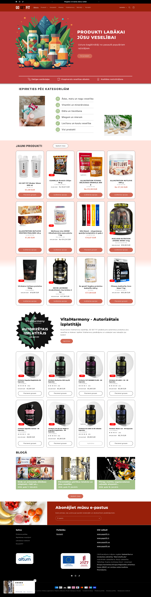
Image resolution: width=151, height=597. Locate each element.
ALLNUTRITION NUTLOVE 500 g (121, 182)
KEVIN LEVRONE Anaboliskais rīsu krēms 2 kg (60, 290)
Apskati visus (60, 146)
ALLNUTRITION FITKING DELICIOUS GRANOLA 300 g (90, 183)
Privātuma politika (21, 534)
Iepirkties (66, 341)
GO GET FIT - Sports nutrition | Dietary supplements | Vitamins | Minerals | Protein (48, 590)
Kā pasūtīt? (19, 544)
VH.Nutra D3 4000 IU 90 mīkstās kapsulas (90, 429)
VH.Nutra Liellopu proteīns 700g (30, 287)
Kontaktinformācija (88, 590)
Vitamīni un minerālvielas (75, 105)
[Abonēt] (99, 518)
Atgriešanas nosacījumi (23, 537)
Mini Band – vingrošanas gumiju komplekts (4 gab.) (91, 232)
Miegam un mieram (72, 117)
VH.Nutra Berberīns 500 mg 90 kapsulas (59, 381)
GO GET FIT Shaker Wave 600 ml (30, 184)
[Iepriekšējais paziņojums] (52, 1)
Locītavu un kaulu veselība (76, 123)
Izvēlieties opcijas (60, 195)
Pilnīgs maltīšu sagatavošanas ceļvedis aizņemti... (114, 483)
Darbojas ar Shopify (75, 590)
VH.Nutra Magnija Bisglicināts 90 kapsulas (29, 381)
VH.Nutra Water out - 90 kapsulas (121, 428)
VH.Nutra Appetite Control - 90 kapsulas (28, 429)
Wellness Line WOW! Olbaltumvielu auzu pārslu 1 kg (60, 233)
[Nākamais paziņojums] (99, 1)
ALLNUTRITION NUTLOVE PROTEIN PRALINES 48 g (30, 232)
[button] (44, 7)
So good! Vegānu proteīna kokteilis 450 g (90, 287)
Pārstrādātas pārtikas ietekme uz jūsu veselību (75, 483)
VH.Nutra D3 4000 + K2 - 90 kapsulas (118, 381)
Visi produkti (84, 56)
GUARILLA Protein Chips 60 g (60, 182)
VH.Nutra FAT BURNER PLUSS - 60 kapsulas (90, 381)
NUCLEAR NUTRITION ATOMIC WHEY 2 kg (121, 240)
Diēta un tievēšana (72, 111)
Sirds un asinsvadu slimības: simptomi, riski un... (32, 483)
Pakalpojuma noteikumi (124, 590)
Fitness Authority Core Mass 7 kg (121, 287)
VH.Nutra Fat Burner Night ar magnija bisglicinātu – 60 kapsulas (58, 430)
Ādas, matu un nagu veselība (78, 98)
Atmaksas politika (111, 590)
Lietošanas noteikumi (23, 540)
